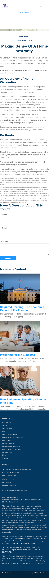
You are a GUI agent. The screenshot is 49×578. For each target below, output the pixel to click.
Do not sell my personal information (23, 543)
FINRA (4, 552)
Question (4, 241)
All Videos (5, 426)
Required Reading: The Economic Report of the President (22, 308)
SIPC (9, 552)
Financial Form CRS (12, 497)
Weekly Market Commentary (12, 437)
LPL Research (7, 440)
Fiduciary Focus (8, 443)
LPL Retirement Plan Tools (11, 449)
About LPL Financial (9, 434)
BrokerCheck (13, 502)
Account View (7, 452)
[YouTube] (6, 572)
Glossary (5, 458)
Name (4, 215)
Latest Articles (7, 423)
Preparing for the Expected (17, 354)
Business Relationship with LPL (13, 446)
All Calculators (7, 429)
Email (4, 228)
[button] (36, 6)
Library (4, 455)
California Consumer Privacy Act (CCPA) (31, 538)
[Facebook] (2, 572)
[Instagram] (10, 572)
